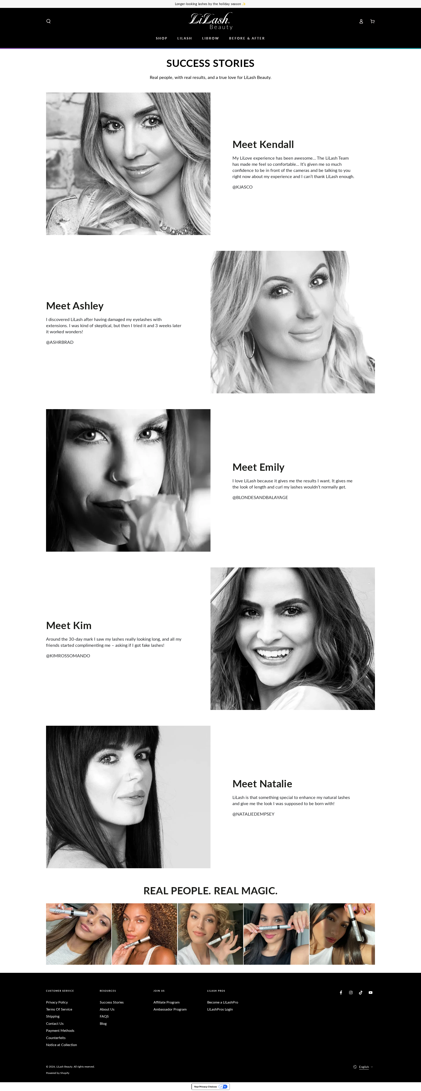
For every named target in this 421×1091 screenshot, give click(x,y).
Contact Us (55, 1023)
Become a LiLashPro (222, 1002)
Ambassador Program (170, 1009)
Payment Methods (60, 1030)
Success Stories (112, 1002)
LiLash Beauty (64, 1066)
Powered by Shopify (57, 1073)
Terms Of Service (59, 1009)
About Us (107, 1009)
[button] (48, 21)
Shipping (52, 1016)
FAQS (104, 1016)
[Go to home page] (210, 21)
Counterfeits (56, 1037)
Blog (103, 1023)
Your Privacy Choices (205, 1086)
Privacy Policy (57, 1002)
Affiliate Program (166, 1002)
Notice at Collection (61, 1044)
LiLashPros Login (220, 1009)
